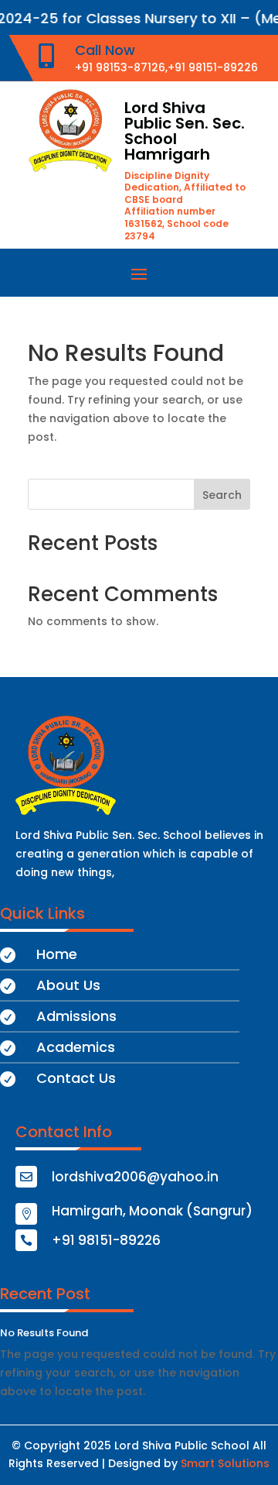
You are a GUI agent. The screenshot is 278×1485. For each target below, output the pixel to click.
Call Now (105, 50)
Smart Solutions (225, 1463)
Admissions (76, 1016)
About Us (68, 985)
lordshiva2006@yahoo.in (135, 1176)
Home (56, 954)
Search (222, 495)
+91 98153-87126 (120, 67)
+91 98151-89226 (213, 67)
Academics (75, 1047)
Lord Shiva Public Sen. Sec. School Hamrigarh (184, 131)
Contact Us (76, 1078)
